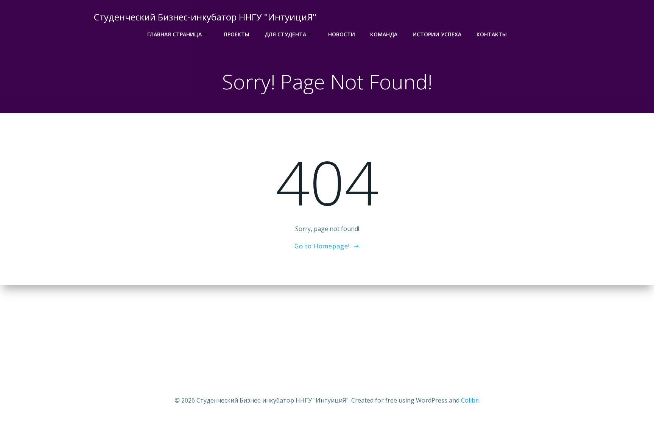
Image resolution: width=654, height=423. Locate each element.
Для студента (285, 34)
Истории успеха (437, 34)
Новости (341, 34)
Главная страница (174, 34)
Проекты (236, 34)
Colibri (470, 400)
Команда (383, 34)
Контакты (491, 34)
